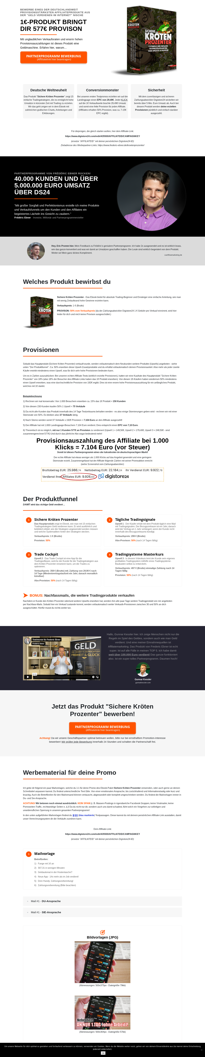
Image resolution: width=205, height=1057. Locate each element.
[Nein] (201, 1050)
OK (103, 1053)
